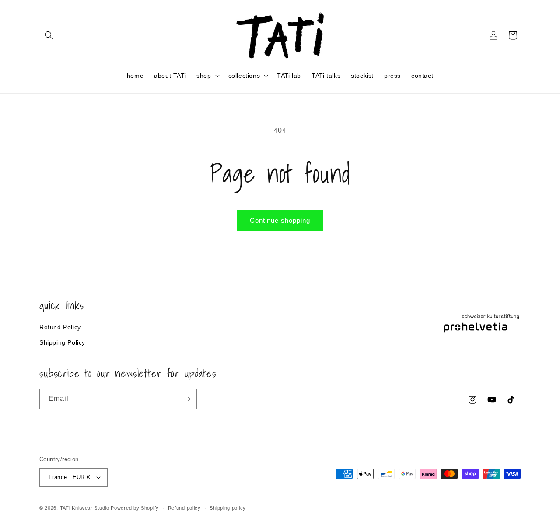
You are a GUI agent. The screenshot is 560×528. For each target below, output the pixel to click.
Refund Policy (60, 326)
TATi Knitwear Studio (85, 508)
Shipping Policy (62, 341)
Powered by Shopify (135, 508)
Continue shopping (280, 220)
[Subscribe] (186, 399)
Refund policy (184, 507)
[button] (49, 35)
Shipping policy (228, 507)
